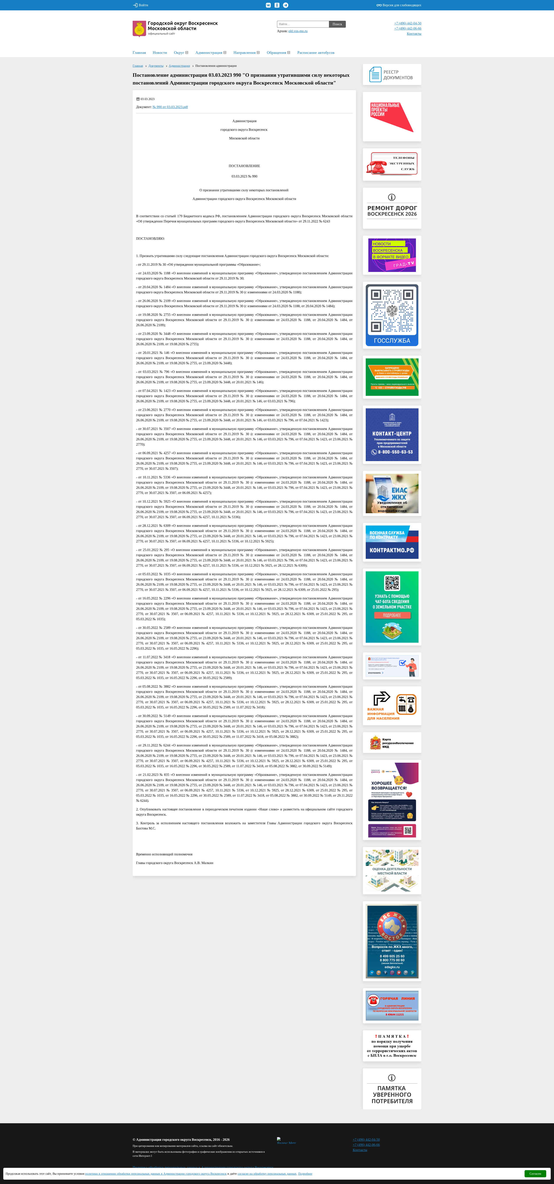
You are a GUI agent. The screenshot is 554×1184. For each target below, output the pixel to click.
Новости (160, 52)
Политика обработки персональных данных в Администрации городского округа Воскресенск (203, 1167)
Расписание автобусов (316, 52)
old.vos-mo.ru (298, 31)
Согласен (535, 1173)
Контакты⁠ (414, 33)
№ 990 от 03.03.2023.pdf (170, 107)
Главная (139, 52)
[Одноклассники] (277, 5)
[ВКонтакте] (268, 5)
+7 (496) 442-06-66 (407, 28)
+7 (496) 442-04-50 (407, 23)
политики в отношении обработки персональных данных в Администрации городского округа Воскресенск (156, 1173)
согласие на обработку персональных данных (267, 1173)
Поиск (337, 24)
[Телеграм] (285, 5)
